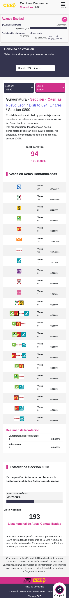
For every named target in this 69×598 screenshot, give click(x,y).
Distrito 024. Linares (29, 68)
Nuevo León (16, 105)
